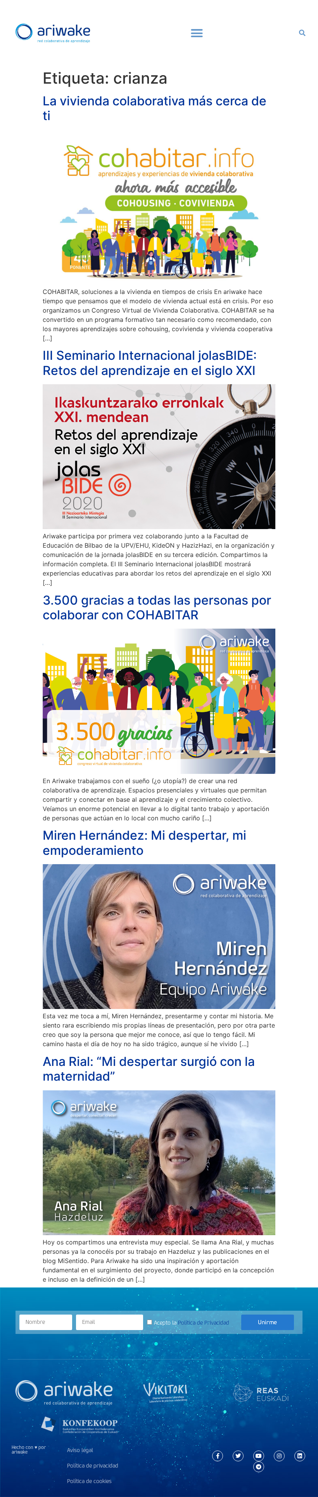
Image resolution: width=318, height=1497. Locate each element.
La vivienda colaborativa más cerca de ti (154, 108)
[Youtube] (258, 1456)
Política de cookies (89, 1481)
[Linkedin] (299, 1456)
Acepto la (191, 1323)
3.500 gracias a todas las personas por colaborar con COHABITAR (157, 607)
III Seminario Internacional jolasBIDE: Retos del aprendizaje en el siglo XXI (150, 363)
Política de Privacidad (203, 1323)
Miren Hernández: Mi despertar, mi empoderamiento (144, 843)
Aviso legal (80, 1450)
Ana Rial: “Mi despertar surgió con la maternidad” (149, 1069)
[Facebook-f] (217, 1456)
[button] (197, 33)
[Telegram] (258, 1466)
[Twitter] (238, 1456)
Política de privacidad (92, 1466)
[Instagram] (279, 1456)
